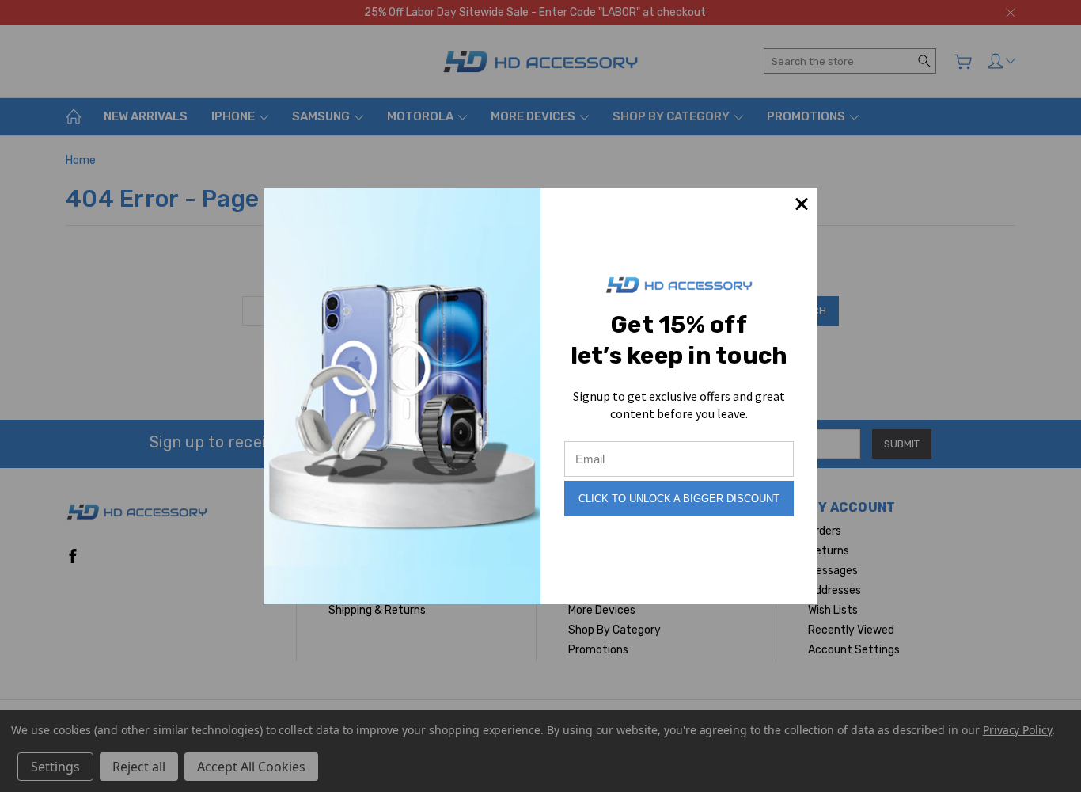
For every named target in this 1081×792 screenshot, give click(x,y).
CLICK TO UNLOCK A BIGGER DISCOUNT (678, 499)
